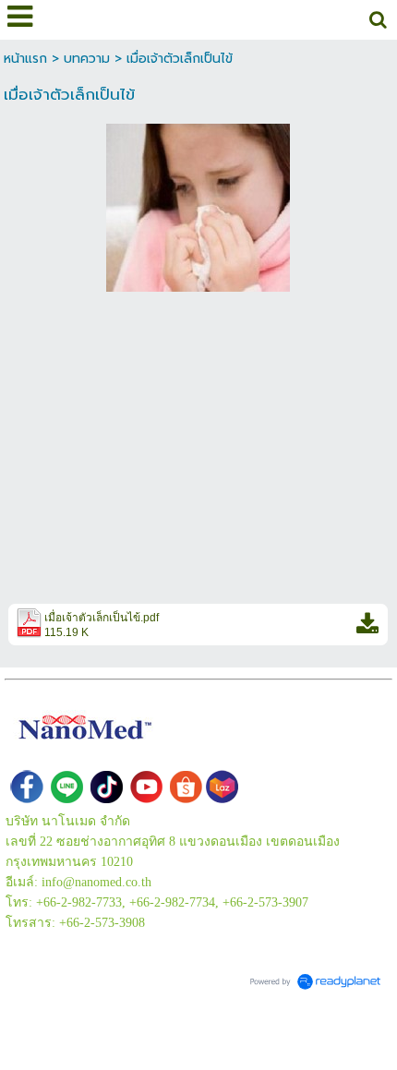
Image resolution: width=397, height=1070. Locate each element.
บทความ (87, 58)
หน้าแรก (25, 58)
